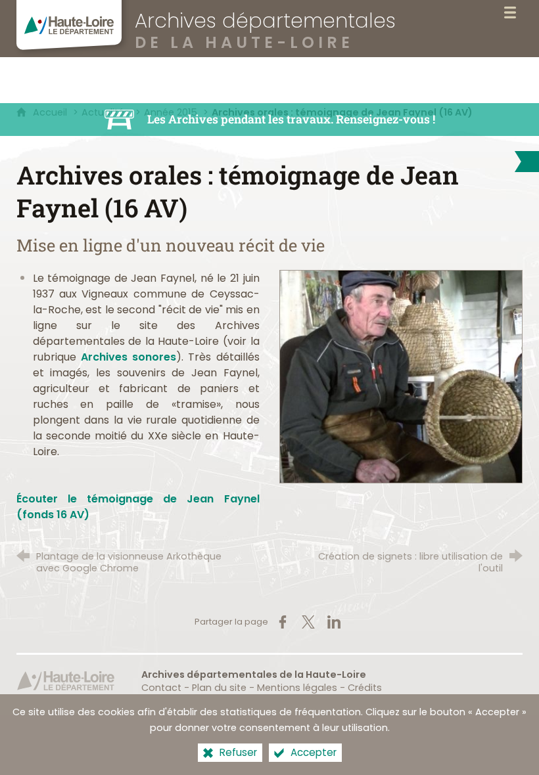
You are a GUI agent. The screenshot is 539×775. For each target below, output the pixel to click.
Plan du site (219, 687)
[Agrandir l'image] (401, 376)
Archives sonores (128, 357)
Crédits (365, 687)
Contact (161, 687)
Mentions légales (297, 687)
